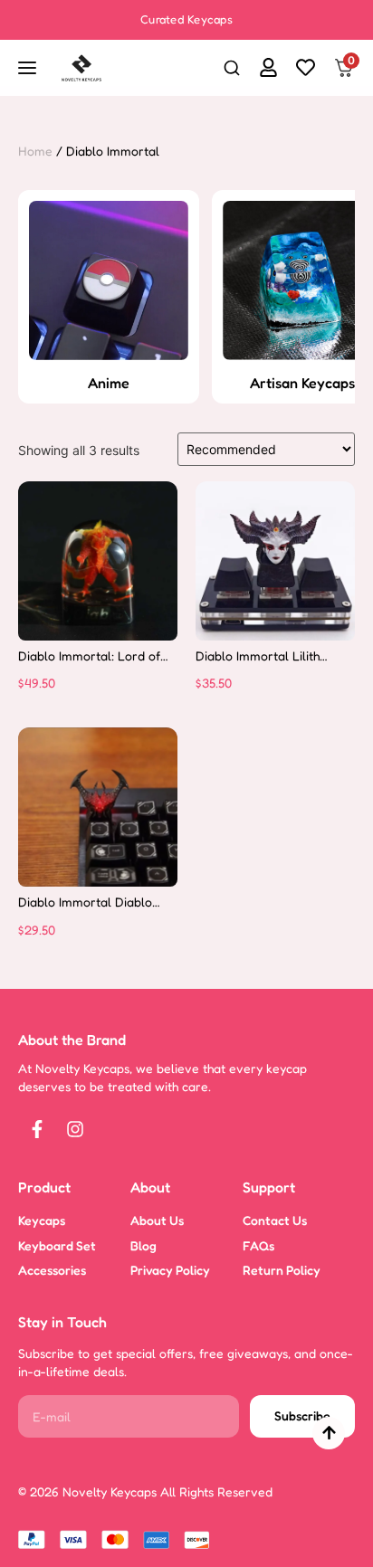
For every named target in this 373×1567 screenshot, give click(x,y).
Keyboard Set (57, 1245)
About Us (157, 1220)
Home (35, 150)
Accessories (52, 1269)
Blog (143, 1245)
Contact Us (275, 1220)
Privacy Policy (170, 1269)
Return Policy (281, 1269)
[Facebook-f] (37, 1129)
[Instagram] (75, 1129)
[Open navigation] (29, 68)
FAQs (258, 1245)
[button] (232, 70)
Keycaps (41, 1220)
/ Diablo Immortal (107, 150)
